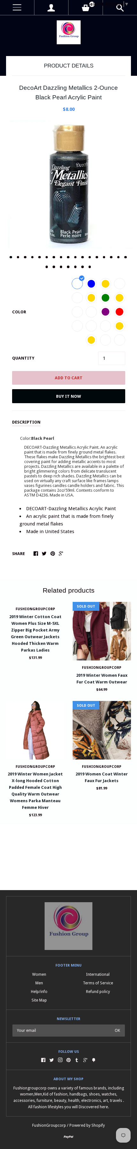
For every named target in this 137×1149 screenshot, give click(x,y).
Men (39, 983)
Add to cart (69, 377)
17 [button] (125, 257)
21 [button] (68, 267)
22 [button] (75, 267)
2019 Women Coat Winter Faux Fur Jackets (102, 777)
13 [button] (97, 257)
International (98, 974)
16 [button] (118, 257)
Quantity (23, 358)
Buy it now (68, 396)
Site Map (39, 1000)
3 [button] (25, 257)
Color (19, 312)
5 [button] (39, 257)
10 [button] (75, 257)
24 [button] (90, 267)
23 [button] (82, 267)
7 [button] (54, 257)
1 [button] (11, 257)
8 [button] (61, 257)
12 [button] (90, 257)
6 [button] (47, 257)
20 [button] (61, 267)
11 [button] (82, 257)
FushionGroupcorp (35, 609)
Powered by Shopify (87, 1125)
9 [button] (68, 257)
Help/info (39, 991)
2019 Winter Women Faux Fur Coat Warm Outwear (101, 678)
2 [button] (18, 257)
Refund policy (98, 991)
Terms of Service (98, 983)
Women (39, 974)
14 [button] (104, 257)
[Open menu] (17, 7)
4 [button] (32, 257)
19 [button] (54, 267)
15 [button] (111, 257)
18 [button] (47, 267)
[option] (68, 184)
